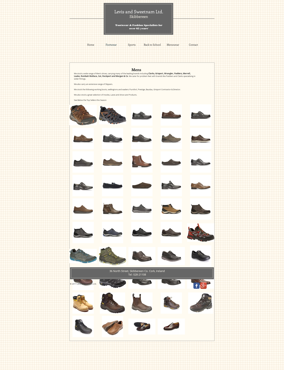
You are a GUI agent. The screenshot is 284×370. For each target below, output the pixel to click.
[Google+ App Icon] (203, 285)
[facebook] (196, 285)
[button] (83, 115)
